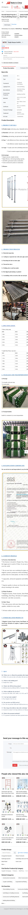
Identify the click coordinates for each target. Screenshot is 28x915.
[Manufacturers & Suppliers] (14, 2)
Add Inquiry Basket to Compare (10, 62)
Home (3, 11)
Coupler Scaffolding (7, 881)
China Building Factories (8, 889)
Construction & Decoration (11, 11)
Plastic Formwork (20, 856)
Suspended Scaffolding (21, 881)
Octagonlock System (7, 856)
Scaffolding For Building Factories (11, 893)
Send (15, 765)
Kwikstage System (6, 858)
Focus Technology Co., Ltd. (19, 908)
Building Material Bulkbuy (9, 900)
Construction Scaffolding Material (11, 896)
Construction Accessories (9, 878)
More (3, 903)
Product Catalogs (23, 852)
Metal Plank (4, 861)
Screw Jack (18, 861)
